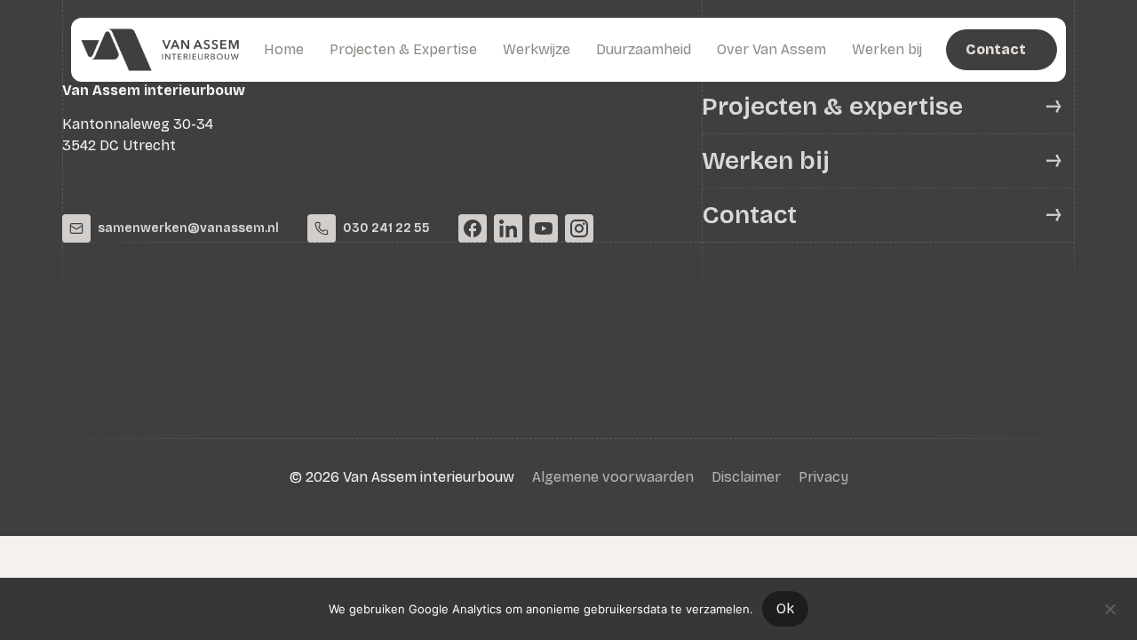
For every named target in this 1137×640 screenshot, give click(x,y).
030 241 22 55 (386, 228)
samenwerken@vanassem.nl (188, 228)
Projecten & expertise (832, 107)
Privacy (823, 476)
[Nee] (1109, 607)
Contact (749, 215)
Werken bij (887, 49)
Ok (785, 608)
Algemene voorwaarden (613, 476)
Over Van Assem (771, 49)
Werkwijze (536, 49)
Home (284, 49)
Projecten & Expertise (403, 49)
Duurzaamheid (643, 49)
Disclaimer (746, 476)
